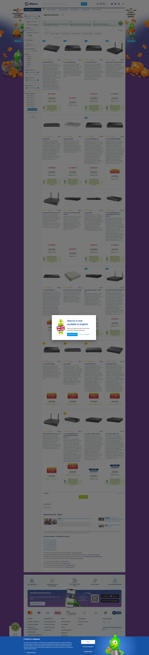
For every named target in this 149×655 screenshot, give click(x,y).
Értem (88, 642)
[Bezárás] (95, 316)
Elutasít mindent (88, 651)
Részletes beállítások (88, 646)
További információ (31, 652)
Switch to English (72, 334)
